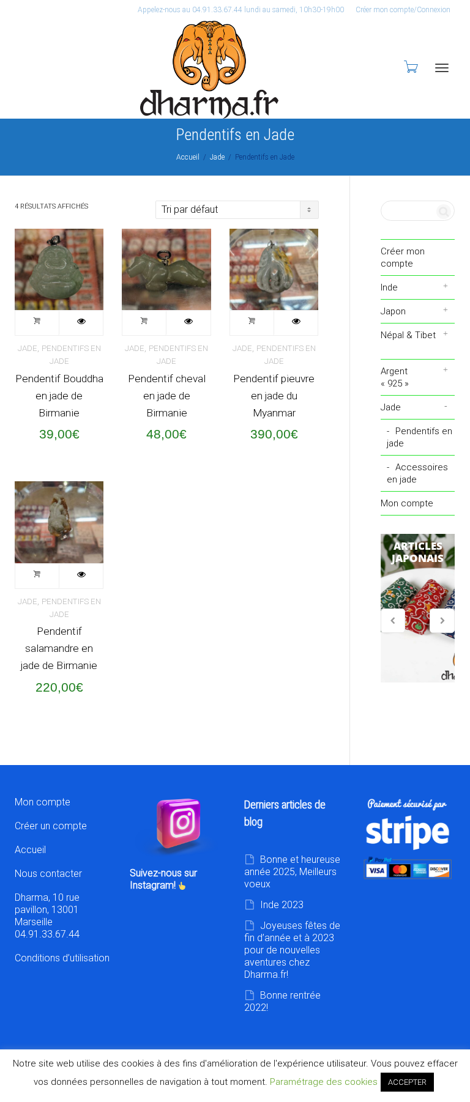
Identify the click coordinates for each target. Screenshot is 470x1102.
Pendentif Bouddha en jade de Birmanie (59, 395)
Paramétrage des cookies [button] (324, 1081)
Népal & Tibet (408, 335)
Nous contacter (48, 873)
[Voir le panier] (410, 66)
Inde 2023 (282, 905)
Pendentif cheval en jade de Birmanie (167, 395)
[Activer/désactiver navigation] (441, 67)
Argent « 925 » (395, 377)
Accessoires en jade (417, 473)
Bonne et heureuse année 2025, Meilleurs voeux (292, 872)
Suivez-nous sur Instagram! (163, 879)
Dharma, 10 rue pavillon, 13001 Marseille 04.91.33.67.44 (47, 916)
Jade (217, 157)
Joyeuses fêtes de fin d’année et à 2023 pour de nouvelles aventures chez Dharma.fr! (292, 950)
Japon (393, 311)
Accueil (188, 157)
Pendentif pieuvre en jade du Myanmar (274, 395)
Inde (389, 287)
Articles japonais (418, 608)
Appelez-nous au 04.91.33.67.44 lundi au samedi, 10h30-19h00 (241, 10)
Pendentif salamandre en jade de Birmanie (59, 648)
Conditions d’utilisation (62, 958)
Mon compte (407, 503)
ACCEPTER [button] (407, 1082)
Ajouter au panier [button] (37, 323)
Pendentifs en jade (419, 437)
